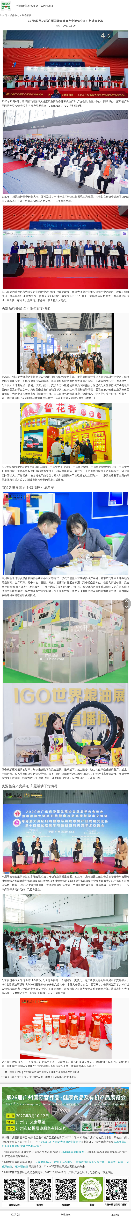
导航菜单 (65, 1214)
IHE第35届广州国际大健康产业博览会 (59, 1141)
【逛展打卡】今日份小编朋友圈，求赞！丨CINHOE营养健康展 (43, 1077)
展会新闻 (27, 15)
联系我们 (16, 1214)
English (115, 1214)
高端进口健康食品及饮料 (90, 1162)
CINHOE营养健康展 (72, 1151)
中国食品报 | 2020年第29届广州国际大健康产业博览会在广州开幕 (44, 1072)
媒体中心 (14, 15)
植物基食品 (21, 1166)
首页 (4, 15)
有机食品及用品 (63, 1162)
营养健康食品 (43, 1162)
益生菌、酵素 (115, 1162)
